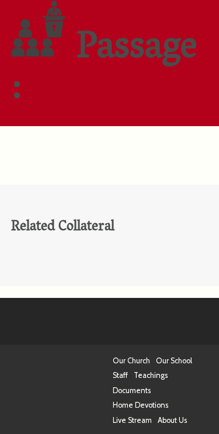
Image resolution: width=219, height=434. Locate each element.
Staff (120, 375)
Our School (174, 360)
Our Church (131, 360)
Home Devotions (140, 405)
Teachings (151, 375)
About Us (172, 420)
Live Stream (132, 420)
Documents (132, 390)
